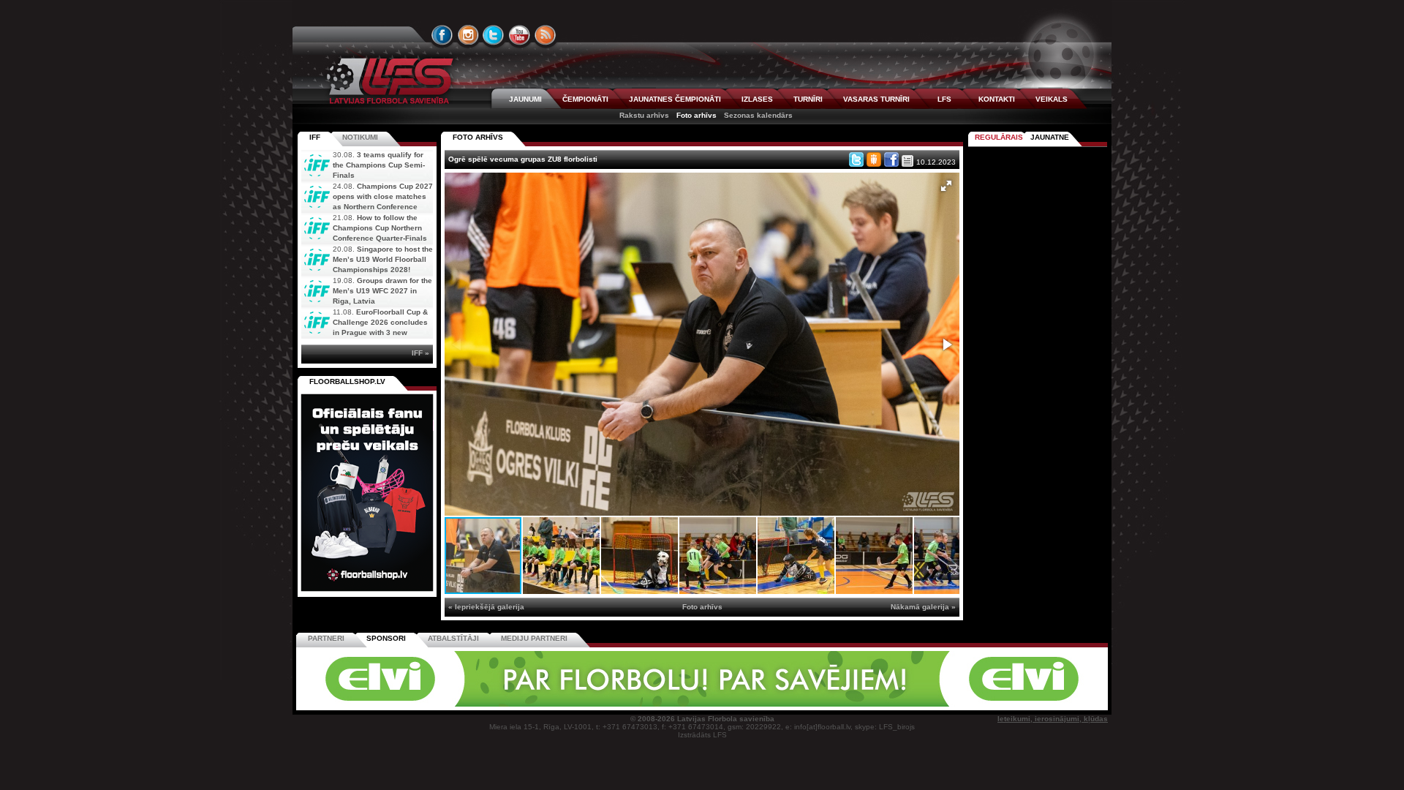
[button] (946, 186)
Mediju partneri (534, 638)
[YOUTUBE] (519, 35)
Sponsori (386, 638)
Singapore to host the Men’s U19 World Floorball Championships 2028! (383, 259)
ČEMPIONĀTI (585, 99)
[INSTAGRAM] (468, 35)
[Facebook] (891, 159)
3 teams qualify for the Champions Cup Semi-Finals (379, 165)
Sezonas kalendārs (758, 115)
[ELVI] (702, 704)
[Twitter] (856, 159)
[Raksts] (907, 161)
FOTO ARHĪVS (478, 137)
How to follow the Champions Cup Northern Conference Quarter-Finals (380, 228)
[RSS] (545, 35)
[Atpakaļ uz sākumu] (387, 81)
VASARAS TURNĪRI (876, 99)
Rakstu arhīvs (644, 115)
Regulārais (999, 137)
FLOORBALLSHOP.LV (347, 381)
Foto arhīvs (696, 115)
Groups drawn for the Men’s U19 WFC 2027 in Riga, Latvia (382, 290)
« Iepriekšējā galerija (486, 607)
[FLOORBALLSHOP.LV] (367, 592)
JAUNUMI (525, 99)
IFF (314, 137)
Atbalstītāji (453, 638)
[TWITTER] (494, 35)
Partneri (326, 638)
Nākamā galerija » (923, 607)
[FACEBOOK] (442, 35)
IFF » (420, 353)
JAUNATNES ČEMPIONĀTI (675, 99)
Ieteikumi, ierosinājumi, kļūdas (1052, 719)
